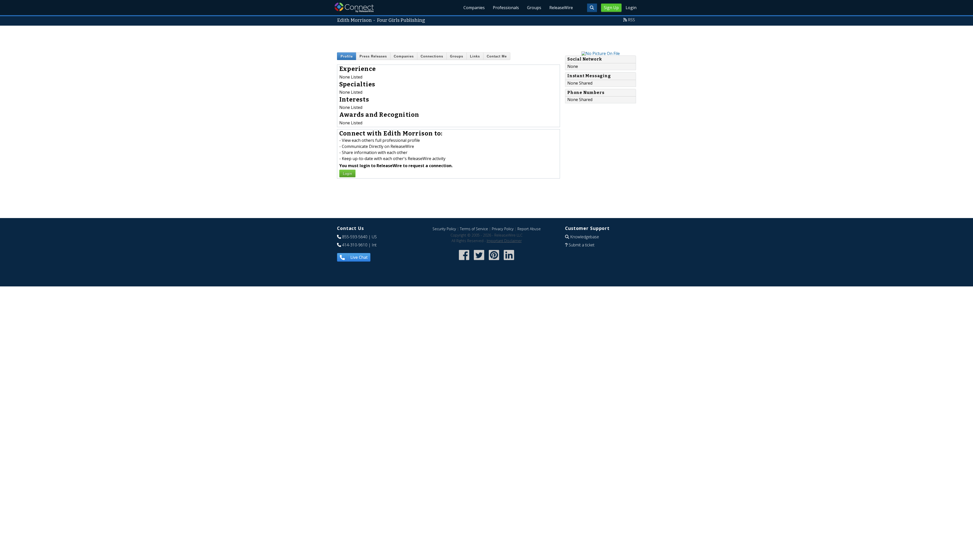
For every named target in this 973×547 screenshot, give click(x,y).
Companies (474, 7)
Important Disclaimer (504, 240)
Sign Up (611, 7)
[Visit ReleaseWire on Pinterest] (494, 260)
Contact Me (497, 56)
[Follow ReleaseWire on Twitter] (479, 260)
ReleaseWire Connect (354, 7)
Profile (347, 56)
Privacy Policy (503, 228)
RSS (631, 20)
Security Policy (444, 228)
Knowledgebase (584, 237)
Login (631, 7)
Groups (534, 7)
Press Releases (373, 56)
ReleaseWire (561, 7)
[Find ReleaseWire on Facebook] (464, 260)
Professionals (506, 7)
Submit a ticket (581, 245)
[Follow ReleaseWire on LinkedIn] (509, 260)
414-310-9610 (354, 245)
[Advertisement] (486, 37)
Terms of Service (474, 228)
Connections (432, 56)
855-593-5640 (354, 237)
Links (475, 56)
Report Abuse (529, 228)
